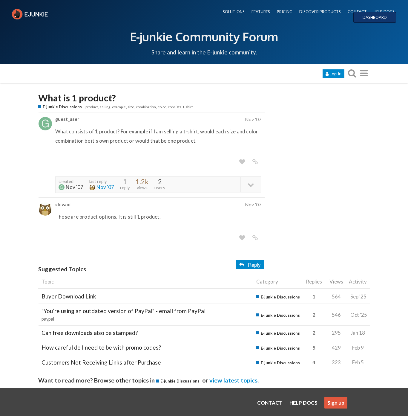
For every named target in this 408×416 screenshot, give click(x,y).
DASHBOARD (375, 17)
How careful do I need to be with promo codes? (101, 347)
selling (105, 107)
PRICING (284, 11)
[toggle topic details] (250, 184)
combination (146, 107)
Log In (335, 73)
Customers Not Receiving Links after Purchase (101, 362)
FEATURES (260, 11)
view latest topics (233, 380)
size (131, 107)
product (91, 107)
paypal (48, 318)
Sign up (335, 403)
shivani (62, 204)
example (119, 107)
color (162, 107)
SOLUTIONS (234, 11)
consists (174, 107)
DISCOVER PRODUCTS (320, 11)
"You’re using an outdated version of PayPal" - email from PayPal (123, 310)
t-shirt (188, 107)
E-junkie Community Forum (204, 36)
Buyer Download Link (69, 296)
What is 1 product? (77, 97)
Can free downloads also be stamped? (90, 332)
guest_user (67, 119)
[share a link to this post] (255, 161)
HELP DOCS (384, 11)
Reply (254, 264)
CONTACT (357, 11)
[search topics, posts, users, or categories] (352, 73)
